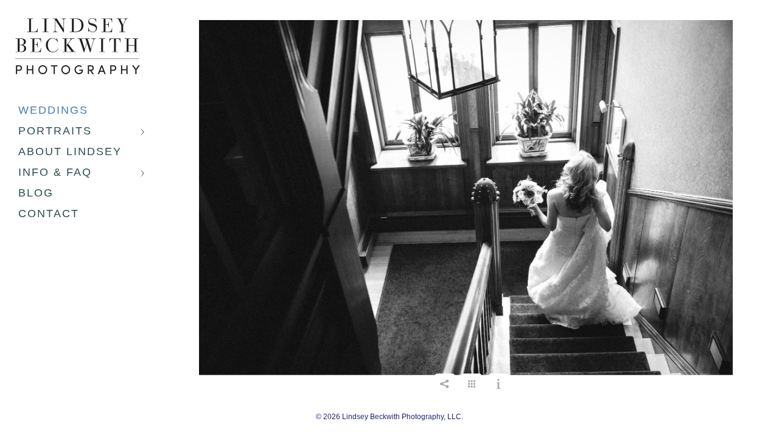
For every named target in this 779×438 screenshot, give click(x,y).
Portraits (55, 131)
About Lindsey (70, 151)
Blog (36, 193)
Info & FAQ (55, 172)
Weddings (53, 110)
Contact (48, 213)
